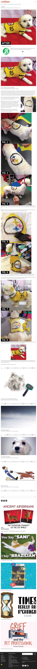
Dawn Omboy (4, 88)
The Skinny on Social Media (6, 656)
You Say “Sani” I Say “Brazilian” (7, 626)
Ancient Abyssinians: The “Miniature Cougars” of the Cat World (13, 597)
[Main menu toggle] (35, 2)
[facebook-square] (2, 566)
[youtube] (4, 566)
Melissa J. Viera (4, 552)
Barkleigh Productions (6, 46)
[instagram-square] (6, 566)
